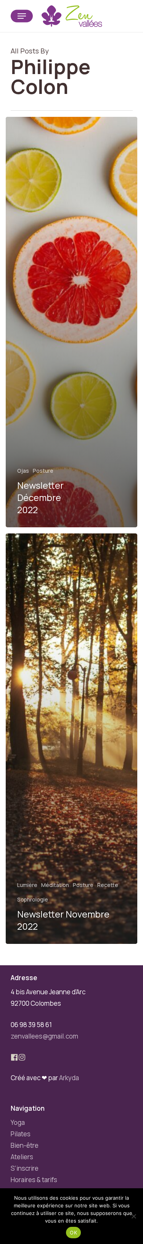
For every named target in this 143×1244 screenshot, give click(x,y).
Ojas (23, 470)
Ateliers (22, 1156)
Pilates (21, 1133)
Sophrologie (32, 899)
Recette (107, 885)
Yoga (18, 1122)
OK (73, 1232)
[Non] (133, 1216)
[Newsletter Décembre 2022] (71, 322)
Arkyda (69, 1077)
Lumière (27, 885)
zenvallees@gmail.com (44, 1036)
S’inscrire (25, 1168)
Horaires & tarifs (34, 1179)
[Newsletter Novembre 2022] (71, 738)
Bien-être (25, 1145)
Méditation (55, 885)
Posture (43, 470)
